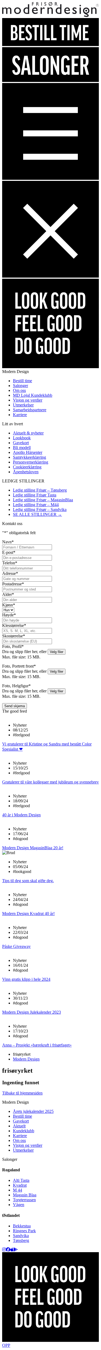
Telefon (9, 563)
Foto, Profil (13, 646)
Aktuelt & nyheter (28, 433)
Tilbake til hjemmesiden (22, 1093)
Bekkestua (22, 1226)
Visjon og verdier (27, 400)
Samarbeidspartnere (29, 410)
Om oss (19, 390)
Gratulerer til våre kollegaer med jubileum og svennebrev (50, 782)
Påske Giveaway (16, 946)
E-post (8, 552)
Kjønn (8, 605)
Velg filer (56, 652)
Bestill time (22, 380)
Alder (8, 594)
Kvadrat (20, 1185)
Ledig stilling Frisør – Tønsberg (40, 490)
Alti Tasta (21, 1180)
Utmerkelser (23, 405)
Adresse (10, 573)
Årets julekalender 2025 (33, 1111)
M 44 (17, 1190)
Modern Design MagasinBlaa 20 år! (32, 847)
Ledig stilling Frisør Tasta (34, 495)
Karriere (20, 414)
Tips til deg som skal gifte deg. (28, 880)
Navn (8, 542)
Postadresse (13, 584)
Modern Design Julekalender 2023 (31, 1012)
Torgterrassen (24, 1199)
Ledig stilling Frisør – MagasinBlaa (43, 500)
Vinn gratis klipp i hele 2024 (26, 979)
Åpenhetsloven (26, 471)
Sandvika (21, 1235)
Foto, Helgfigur (16, 685)
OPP (6, 1345)
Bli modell (22, 447)
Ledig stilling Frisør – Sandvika (40, 509)
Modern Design (26, 1059)
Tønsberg (21, 1240)
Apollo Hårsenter (27, 452)
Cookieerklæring (27, 467)
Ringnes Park (24, 1230)
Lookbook (22, 438)
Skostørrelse (13, 636)
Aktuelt (19, 1126)
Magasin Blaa (24, 1195)
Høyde (9, 615)
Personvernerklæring (30, 462)
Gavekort (21, 442)
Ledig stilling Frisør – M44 (36, 504)
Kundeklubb (23, 1130)
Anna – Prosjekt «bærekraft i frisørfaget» (37, 1045)
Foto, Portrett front (19, 666)
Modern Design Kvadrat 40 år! (28, 913)
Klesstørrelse (14, 625)
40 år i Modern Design (21, 815)
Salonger (20, 385)
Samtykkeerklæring (29, 457)
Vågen (18, 1204)
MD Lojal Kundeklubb (32, 395)
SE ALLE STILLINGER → (37, 514)
